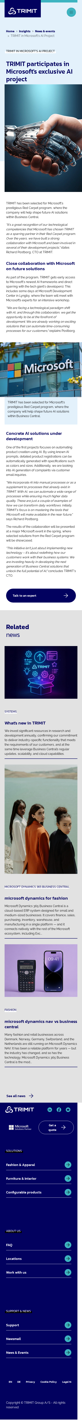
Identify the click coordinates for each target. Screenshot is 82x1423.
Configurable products (23, 1192)
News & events (45, 31)
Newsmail (13, 1338)
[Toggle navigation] (71, 12)
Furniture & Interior (21, 1178)
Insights (25, 31)
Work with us (16, 1272)
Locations (14, 1258)
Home (10, 31)
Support (12, 1325)
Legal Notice (69, 1382)
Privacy (30, 1382)
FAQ (9, 1244)
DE (19, 1382)
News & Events (17, 1352)
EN (10, 1382)
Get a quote (52, 1127)
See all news (15, 1095)
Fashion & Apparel (20, 1164)
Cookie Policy (48, 1382)
